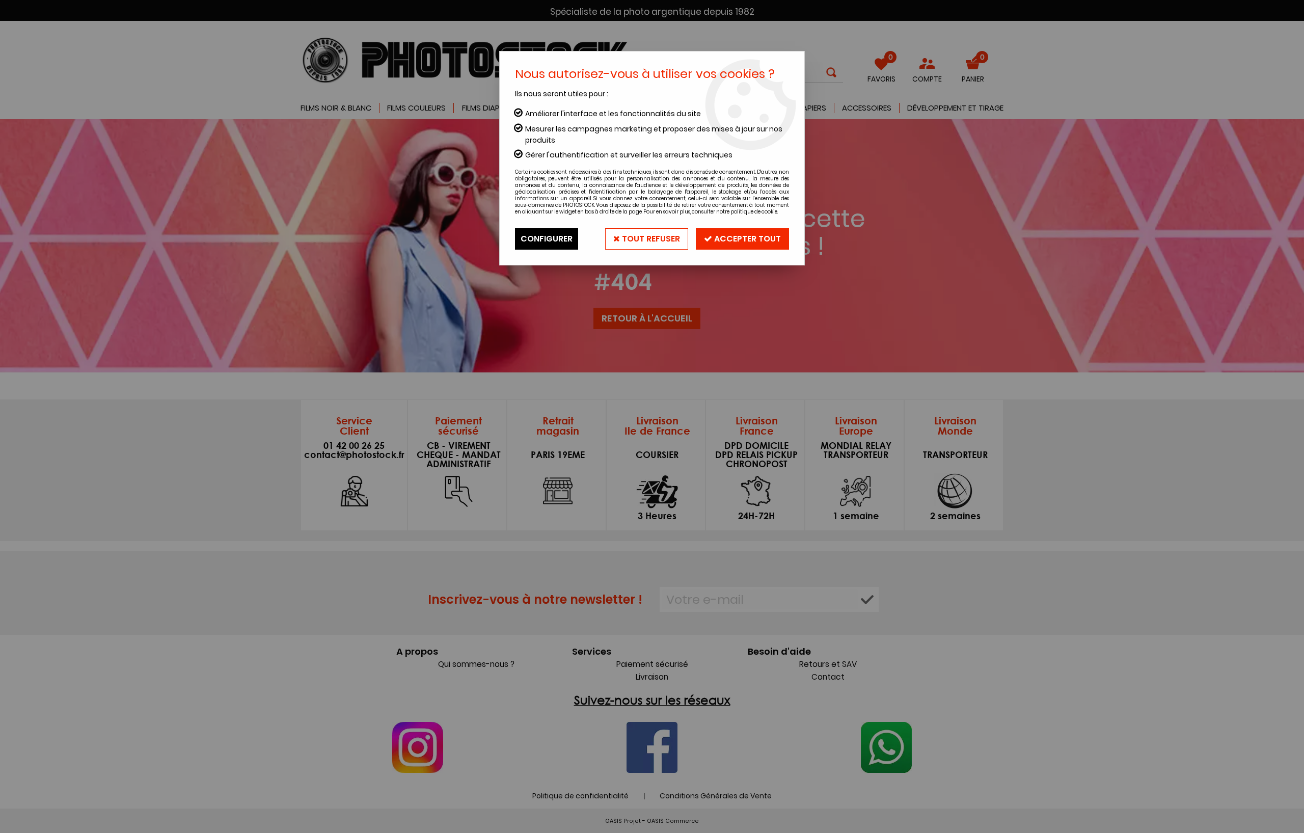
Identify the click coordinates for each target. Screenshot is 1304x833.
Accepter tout (746, 239)
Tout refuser (650, 239)
